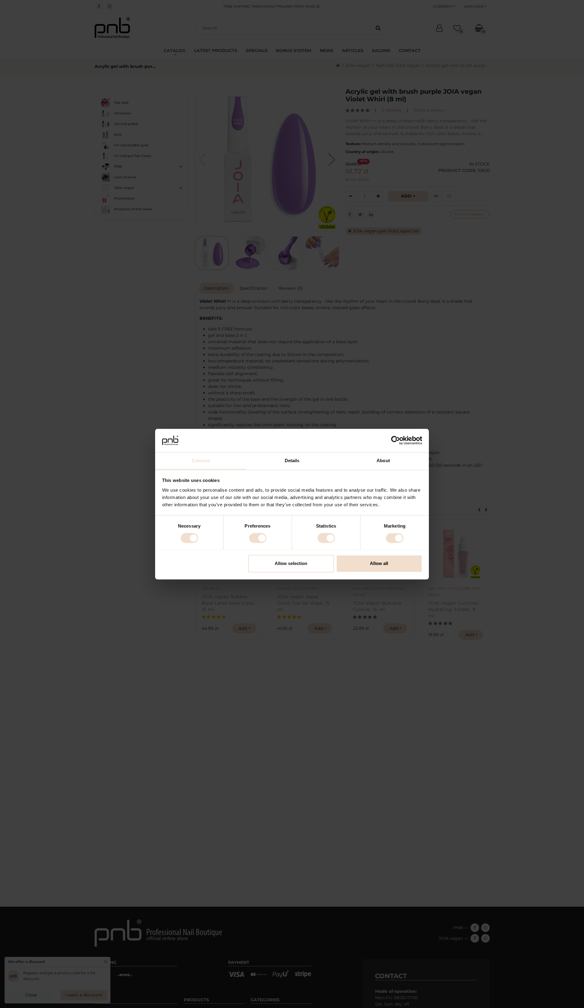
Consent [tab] (201, 460)
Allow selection (291, 563)
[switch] (257, 538)
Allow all (379, 563)
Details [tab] (292, 460)
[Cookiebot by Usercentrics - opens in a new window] (395, 440)
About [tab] (383, 460)
